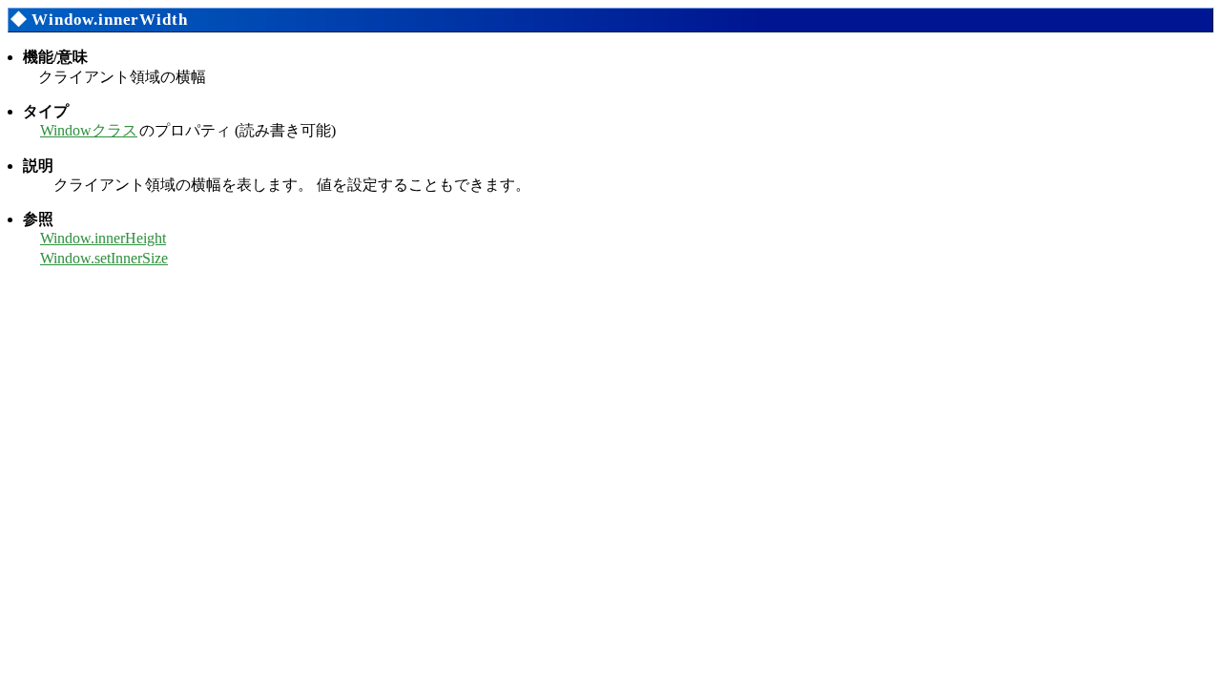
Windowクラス (88, 130)
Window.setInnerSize (104, 258)
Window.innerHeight (103, 238)
